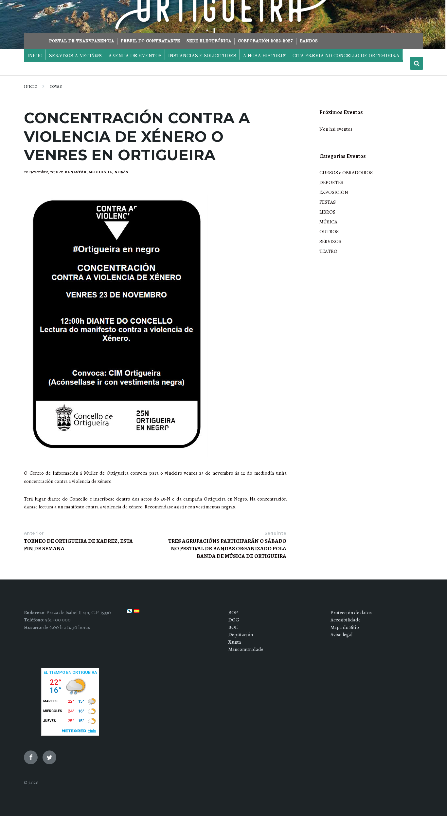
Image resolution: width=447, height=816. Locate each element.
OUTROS (329, 231)
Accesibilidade (346, 620)
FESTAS (327, 202)
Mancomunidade (245, 649)
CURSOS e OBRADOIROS (346, 172)
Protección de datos (351, 612)
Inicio (30, 86)
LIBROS (327, 212)
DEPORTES (331, 182)
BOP (233, 612)
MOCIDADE (100, 172)
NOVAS (55, 86)
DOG (233, 620)
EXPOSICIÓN (333, 192)
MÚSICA (328, 221)
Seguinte (275, 533)
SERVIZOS (330, 241)
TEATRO (328, 251)
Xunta (234, 642)
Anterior (34, 533)
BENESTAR (75, 172)
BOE (233, 627)
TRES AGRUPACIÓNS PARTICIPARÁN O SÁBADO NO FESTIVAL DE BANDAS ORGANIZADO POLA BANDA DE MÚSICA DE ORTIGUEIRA (227, 548)
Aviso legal (341, 634)
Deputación (240, 634)
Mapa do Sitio (345, 627)
